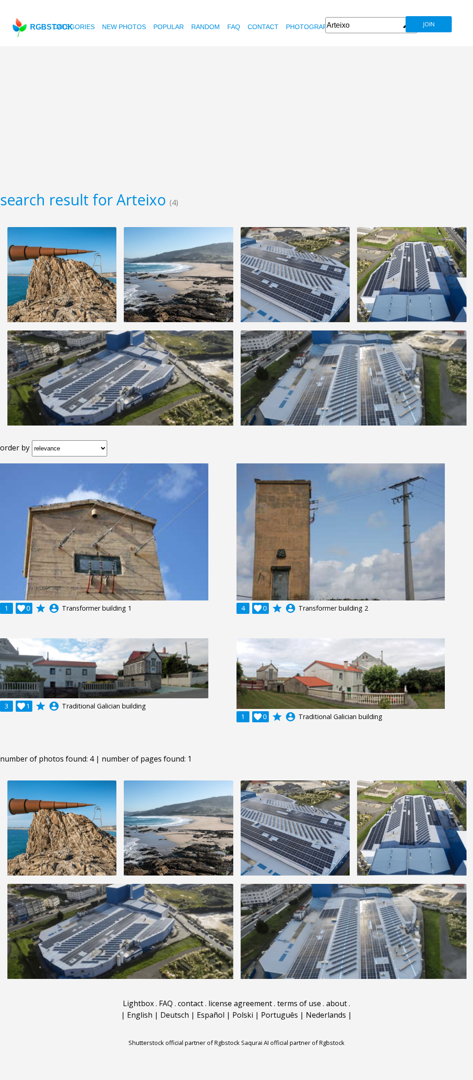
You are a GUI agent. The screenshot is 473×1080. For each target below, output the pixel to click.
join (429, 24)
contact (263, 26)
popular (168, 26)
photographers (315, 26)
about (336, 1003)
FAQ (233, 26)
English (139, 1015)
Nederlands (326, 1015)
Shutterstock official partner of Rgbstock (184, 1042)
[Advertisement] (236, 115)
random (205, 26)
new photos (124, 26)
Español (210, 1015)
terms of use (299, 1003)
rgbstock (51, 27)
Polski (242, 1015)
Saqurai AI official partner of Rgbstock (293, 1042)
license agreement (240, 1003)
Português (279, 1015)
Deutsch (174, 1015)
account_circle (54, 608)
